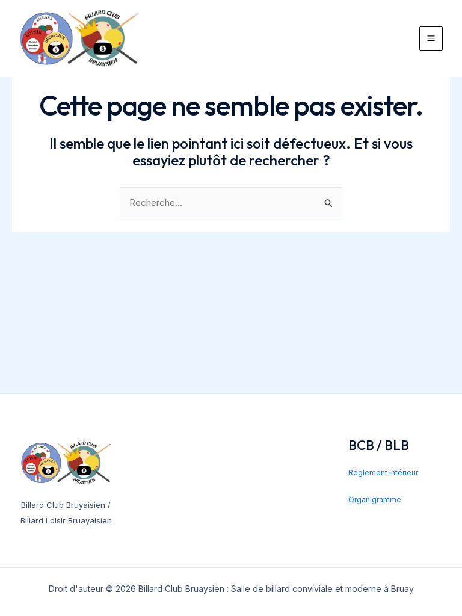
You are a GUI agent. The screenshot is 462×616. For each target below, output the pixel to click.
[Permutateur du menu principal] (431, 38)
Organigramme (374, 499)
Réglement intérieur (383, 472)
